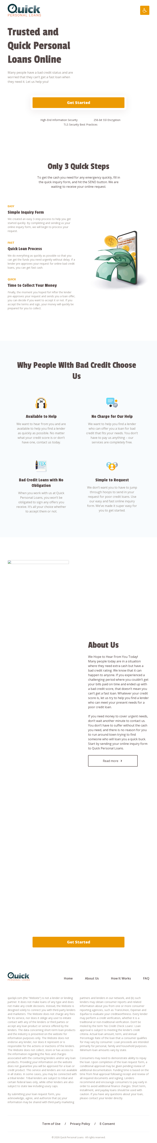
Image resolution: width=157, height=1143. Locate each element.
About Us (92, 978)
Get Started (78, 102)
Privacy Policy (80, 1124)
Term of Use (51, 1124)
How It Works (121, 978)
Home (68, 978)
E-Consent (107, 1124)
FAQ (146, 978)
